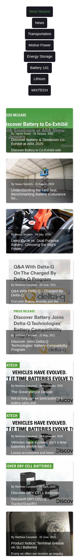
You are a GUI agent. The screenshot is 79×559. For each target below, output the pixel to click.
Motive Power (40, 45)
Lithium (39, 79)
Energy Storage (39, 56)
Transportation (39, 34)
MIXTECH (39, 90)
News (39, 23)
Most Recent (39, 11)
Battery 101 (39, 68)
